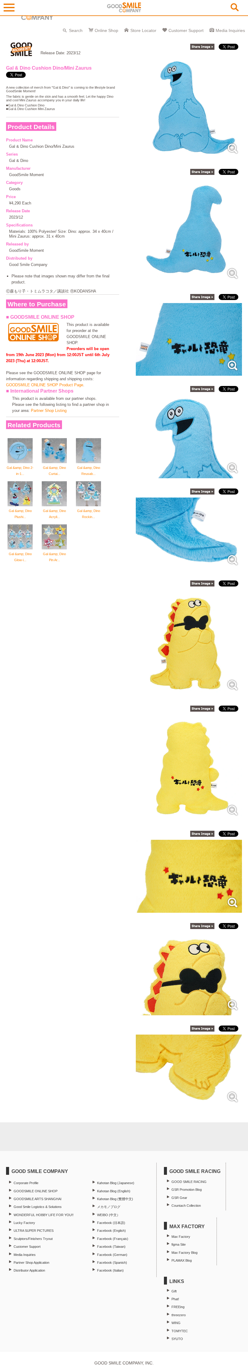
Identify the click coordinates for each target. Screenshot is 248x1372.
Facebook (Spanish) (112, 1262)
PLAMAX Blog (181, 1260)
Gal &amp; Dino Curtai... (54, 471)
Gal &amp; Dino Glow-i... (20, 557)
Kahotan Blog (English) (113, 1191)
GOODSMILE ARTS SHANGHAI (37, 1199)
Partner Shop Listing (49, 410)
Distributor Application (29, 1270)
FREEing (177, 1307)
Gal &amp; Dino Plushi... (20, 514)
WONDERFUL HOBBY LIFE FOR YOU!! (43, 1215)
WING (176, 1323)
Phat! (175, 1299)
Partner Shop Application (31, 1262)
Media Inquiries (230, 30)
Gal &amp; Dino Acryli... (54, 514)
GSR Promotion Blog (186, 1189)
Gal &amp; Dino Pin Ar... (54, 557)
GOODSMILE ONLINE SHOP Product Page (44, 385)
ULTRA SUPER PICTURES (34, 1230)
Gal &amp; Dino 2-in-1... (20, 471)
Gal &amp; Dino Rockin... (88, 514)
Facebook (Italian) (110, 1270)
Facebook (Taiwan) (111, 1246)
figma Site (178, 1244)
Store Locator (143, 30)
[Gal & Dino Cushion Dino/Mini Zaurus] (189, 155)
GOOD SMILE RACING (189, 1182)
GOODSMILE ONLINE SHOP (35, 1191)
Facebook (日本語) (111, 1223)
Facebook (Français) (112, 1239)
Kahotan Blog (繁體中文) (115, 1199)
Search (76, 30)
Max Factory (180, 1236)
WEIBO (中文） (108, 1215)
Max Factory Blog (184, 1252)
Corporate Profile (26, 1183)
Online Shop (106, 30)
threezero (178, 1315)
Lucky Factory (24, 1223)
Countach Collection (186, 1205)
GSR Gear (179, 1198)
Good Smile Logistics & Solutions (38, 1207)
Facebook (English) (111, 1230)
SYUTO (177, 1339)
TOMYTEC (179, 1331)
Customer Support (186, 30)
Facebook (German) (112, 1255)
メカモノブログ (108, 1207)
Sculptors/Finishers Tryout (33, 1239)
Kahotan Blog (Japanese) (115, 1183)
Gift (174, 1291)
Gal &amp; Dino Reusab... (88, 471)
